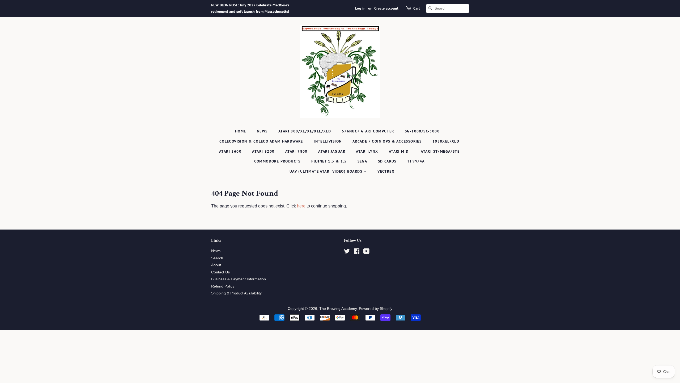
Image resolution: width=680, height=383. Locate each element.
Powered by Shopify (375, 309)
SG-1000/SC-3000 (422, 131)
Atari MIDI (399, 151)
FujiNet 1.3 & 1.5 (329, 161)
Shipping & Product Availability (236, 293)
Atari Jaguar (331, 151)
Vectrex (385, 171)
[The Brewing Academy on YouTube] (366, 252)
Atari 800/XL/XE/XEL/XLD (304, 131)
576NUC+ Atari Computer (368, 131)
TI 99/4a (415, 161)
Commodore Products (277, 161)
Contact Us (220, 272)
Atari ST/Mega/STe (440, 151)
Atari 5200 (263, 151)
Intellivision (328, 141)
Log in (360, 8)
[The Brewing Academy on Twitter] (347, 252)
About (216, 265)
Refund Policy (222, 286)
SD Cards (387, 161)
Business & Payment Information (238, 279)
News (262, 131)
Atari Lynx (367, 151)
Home (240, 131)
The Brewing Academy (338, 309)
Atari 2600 (230, 151)
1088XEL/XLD (445, 141)
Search (217, 258)
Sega (362, 161)
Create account (386, 8)
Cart (416, 8)
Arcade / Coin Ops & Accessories (387, 141)
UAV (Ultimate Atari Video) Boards (327, 171)
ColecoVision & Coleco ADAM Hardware (261, 141)
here (301, 206)
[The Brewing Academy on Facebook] (357, 252)
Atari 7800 (296, 151)
